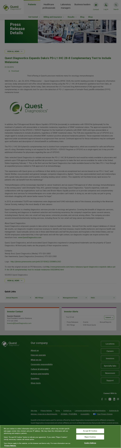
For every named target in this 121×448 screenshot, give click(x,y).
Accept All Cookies (90, 431)
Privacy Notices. (10, 445)
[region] (60, 436)
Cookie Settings (90, 443)
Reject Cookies (90, 437)
